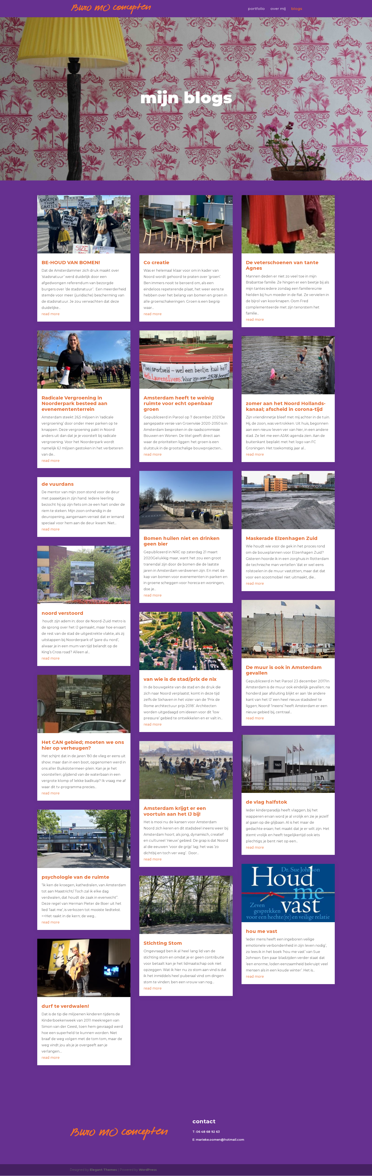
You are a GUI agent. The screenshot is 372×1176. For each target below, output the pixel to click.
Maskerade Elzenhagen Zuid (282, 538)
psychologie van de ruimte (75, 877)
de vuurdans (58, 484)
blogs (296, 9)
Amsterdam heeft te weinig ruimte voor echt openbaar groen (179, 403)
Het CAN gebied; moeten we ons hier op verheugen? (83, 745)
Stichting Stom (163, 943)
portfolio (256, 9)
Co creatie (156, 262)
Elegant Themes (103, 1170)
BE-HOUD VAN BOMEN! (71, 262)
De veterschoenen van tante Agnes (282, 265)
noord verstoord (62, 613)
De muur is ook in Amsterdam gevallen (284, 670)
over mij (278, 9)
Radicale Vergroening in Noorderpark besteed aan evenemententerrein (74, 403)
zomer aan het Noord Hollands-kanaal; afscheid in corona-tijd (286, 406)
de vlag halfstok (266, 802)
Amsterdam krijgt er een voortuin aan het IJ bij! (175, 811)
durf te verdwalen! (65, 1006)
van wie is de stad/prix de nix (180, 679)
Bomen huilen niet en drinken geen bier (182, 541)
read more (51, 314)
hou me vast (261, 931)
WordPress (148, 1170)
